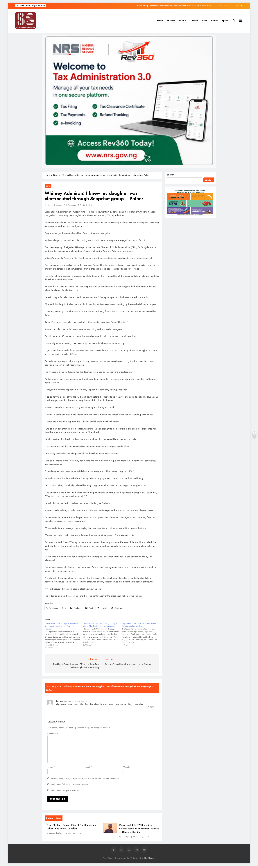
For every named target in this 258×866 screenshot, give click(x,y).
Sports (225, 20)
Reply (152, 707)
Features (183, 20)
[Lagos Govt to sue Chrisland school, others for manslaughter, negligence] (141, 634)
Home (160, 20)
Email (88, 767)
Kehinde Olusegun (54, 205)
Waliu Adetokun (55, 833)
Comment (52, 733)
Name (51, 767)
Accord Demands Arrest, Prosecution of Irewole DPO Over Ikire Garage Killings (178, 5)
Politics (214, 20)
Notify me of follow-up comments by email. (69, 784)
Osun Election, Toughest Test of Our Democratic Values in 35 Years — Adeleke (71, 826)
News (204, 20)
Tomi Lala (125, 836)
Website (126, 767)
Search (170, 174)
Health (194, 20)
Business (171, 20)
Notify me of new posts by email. (65, 790)
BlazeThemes (149, 858)
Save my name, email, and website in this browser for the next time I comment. (85, 778)
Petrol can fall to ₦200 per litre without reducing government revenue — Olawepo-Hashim (139, 828)
